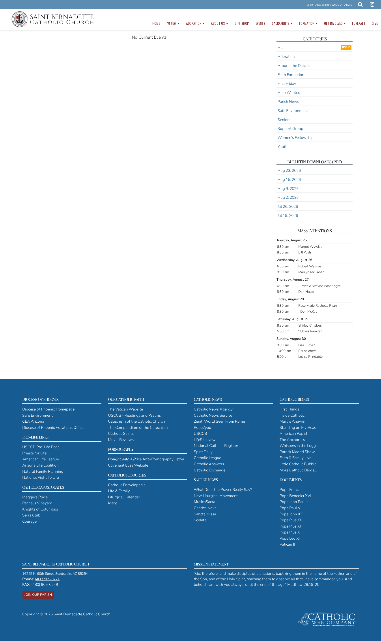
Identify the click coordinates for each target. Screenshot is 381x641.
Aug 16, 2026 (289, 179)
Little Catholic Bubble (298, 464)
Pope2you (202, 427)
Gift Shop (242, 23)
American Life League (40, 459)
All (280, 47)
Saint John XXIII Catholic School (329, 5)
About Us (218, 23)
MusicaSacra (204, 501)
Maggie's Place (35, 497)
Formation (307, 23)
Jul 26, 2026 (288, 206)
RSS (345, 47)
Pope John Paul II (294, 501)
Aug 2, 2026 (288, 197)
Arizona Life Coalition (40, 465)
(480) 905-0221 (47, 579)
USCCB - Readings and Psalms (134, 415)
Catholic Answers (209, 464)
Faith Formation (291, 74)
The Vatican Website (125, 409)
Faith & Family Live (295, 457)
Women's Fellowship (296, 137)
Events (260, 23)
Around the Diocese (294, 65)
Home (156, 23)
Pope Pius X (290, 532)
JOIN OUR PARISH (38, 594)
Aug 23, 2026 (289, 170)
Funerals (358, 23)
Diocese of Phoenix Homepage (48, 409)
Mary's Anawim (293, 421)
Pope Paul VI (290, 508)
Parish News (288, 101)
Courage (29, 521)
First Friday (287, 83)
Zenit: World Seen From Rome (219, 421)
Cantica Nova (205, 508)
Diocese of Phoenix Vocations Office (52, 427)
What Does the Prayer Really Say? (223, 489)
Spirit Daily (203, 451)
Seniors (284, 119)
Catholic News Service (213, 415)
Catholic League (207, 457)
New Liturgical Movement (216, 495)
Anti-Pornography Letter (146, 459)
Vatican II (287, 544)
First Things (289, 409)
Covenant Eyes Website (128, 465)
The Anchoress (292, 439)
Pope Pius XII (291, 520)
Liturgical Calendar (124, 497)
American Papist (293, 433)
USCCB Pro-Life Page (41, 447)
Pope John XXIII (292, 514)
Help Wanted (289, 92)
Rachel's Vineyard (37, 503)
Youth (283, 146)
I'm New (171, 23)
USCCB (200, 433)
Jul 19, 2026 (288, 215)
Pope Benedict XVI (295, 495)
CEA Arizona (33, 421)
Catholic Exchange (209, 470)
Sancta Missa (205, 514)
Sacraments (281, 23)
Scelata (200, 520)
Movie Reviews (121, 439)
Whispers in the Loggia (299, 445)
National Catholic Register (216, 445)
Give (375, 23)
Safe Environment (293, 110)
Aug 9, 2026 (288, 188)
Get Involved (333, 23)
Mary (112, 503)
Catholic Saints (121, 433)
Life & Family (119, 491)
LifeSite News (205, 439)
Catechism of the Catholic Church (136, 421)
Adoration (194, 23)
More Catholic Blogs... (298, 470)
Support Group (290, 128)
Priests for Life (34, 453)
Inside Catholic (292, 415)
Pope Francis (290, 489)
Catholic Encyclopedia (127, 485)
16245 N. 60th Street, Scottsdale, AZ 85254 (55, 573)
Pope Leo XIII (290, 538)
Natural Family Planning (42, 471)
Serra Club (31, 515)
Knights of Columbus (40, 509)
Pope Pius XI (290, 526)
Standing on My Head (298, 427)
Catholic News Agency (213, 409)
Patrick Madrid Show (297, 451)
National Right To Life (40, 477)
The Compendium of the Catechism (138, 427)
